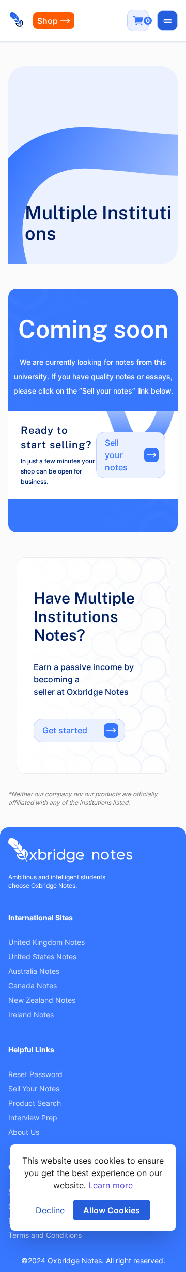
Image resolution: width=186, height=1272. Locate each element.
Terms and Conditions (45, 1235)
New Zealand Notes (41, 1000)
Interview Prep (32, 1117)
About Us (23, 1132)
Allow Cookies (111, 1210)
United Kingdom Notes (46, 942)
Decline (50, 1210)
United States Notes (42, 956)
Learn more (110, 1185)
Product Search (34, 1103)
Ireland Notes (31, 1014)
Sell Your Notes (33, 1088)
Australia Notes (33, 971)
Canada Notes (32, 985)
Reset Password (35, 1074)
